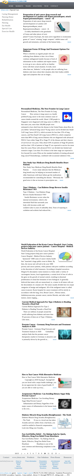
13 (56, 453)
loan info (67, 461)
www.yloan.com (5, 473)
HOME (11, 6)
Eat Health (6, 25)
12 (52, 453)
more (69, 42)
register (19, 473)
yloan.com (4, 10)
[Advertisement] (47, 93)
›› (59, 453)
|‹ (21, 453)
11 (48, 453)
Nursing (5, 23)
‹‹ (24, 453)
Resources (43, 468)
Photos (55, 466)
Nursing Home (7, 17)
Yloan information (30, 461)
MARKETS (19, 6)
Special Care (7, 28)
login (25, 473)
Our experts (43, 466)
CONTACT (54, 6)
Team (18, 464)
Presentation (43, 461)
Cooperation (18, 468)
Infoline (18, 463)
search (31, 473)
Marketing (55, 468)
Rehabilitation (7, 20)
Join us (18, 466)
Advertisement (55, 461)
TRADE (28, 6)
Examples (43, 464)
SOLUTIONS (37, 6)
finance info (67, 463)
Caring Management (10, 14)
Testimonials (43, 463)
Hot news (55, 464)
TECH (46, 6)
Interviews (55, 463)
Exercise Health (8, 31)
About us (18, 461)
